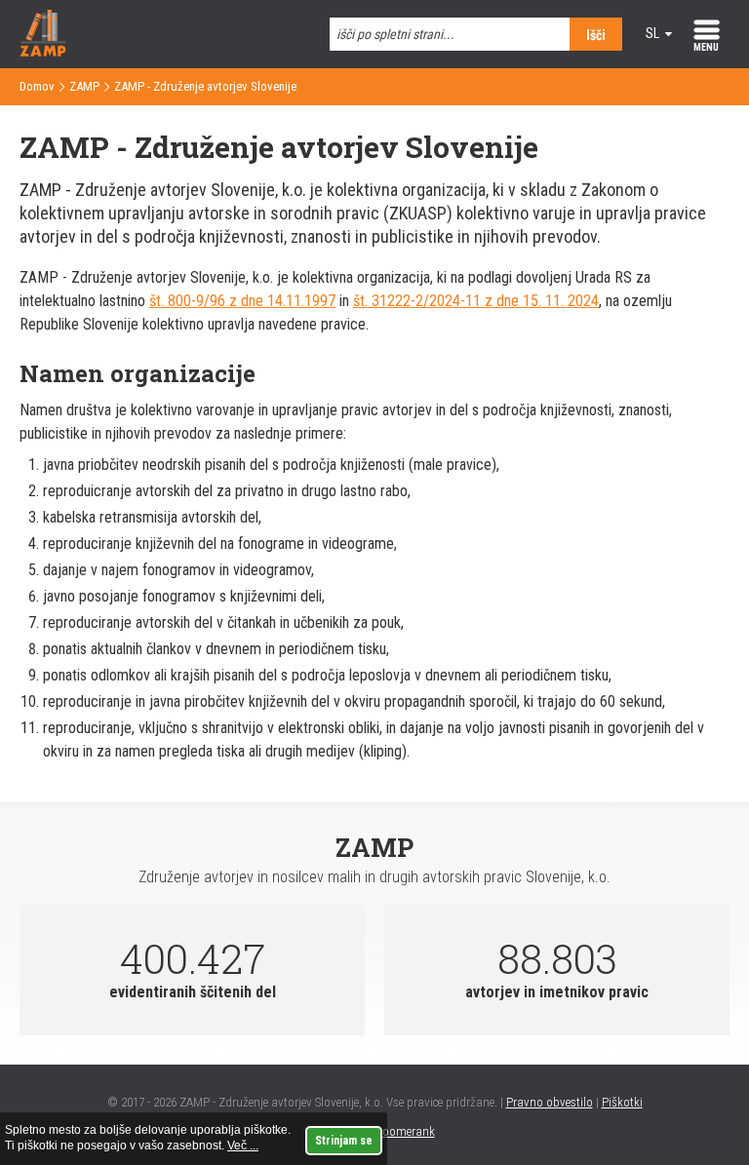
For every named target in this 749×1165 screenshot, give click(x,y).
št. (362, 300)
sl (652, 33)
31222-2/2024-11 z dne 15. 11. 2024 (485, 300)
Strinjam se (344, 1140)
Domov (37, 86)
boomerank (405, 1131)
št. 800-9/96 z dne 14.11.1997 (242, 300)
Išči (596, 35)
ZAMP (84, 86)
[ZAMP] (43, 51)
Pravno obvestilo (549, 1102)
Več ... (242, 1145)
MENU (706, 47)
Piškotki (622, 1102)
